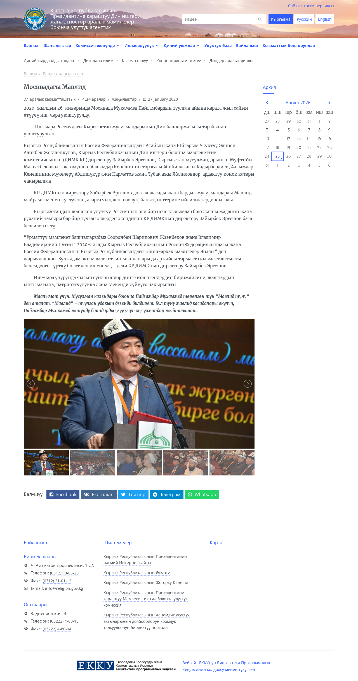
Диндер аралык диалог (231, 60)
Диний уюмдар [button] (180, 45)
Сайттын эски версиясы (311, 5)
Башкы (31, 45)
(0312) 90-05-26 (64, 573)
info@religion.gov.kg (64, 588)
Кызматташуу (135, 60)
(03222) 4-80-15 (64, 621)
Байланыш (247, 45)
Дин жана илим (98, 60)
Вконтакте (103, 494)
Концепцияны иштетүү (178, 60)
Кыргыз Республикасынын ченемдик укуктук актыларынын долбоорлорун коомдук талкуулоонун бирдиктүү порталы (146, 621)
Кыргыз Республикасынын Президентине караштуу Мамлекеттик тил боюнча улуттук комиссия (145, 599)
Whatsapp (205, 494)
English (325, 19)
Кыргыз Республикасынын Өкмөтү (136, 572)
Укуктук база (218, 45)
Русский (304, 19)
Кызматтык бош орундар (289, 45)
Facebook (66, 494)
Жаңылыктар (57, 45)
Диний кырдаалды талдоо (49, 60)
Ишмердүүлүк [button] (139, 45)
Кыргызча (281, 19)
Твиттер (136, 494)
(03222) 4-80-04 (57, 628)
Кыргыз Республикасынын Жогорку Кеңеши (145, 582)
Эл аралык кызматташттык (50, 99)
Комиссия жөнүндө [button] (96, 45)
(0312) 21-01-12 (57, 580)
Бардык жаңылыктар (63, 73)
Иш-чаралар (93, 99)
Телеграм (170, 494)
